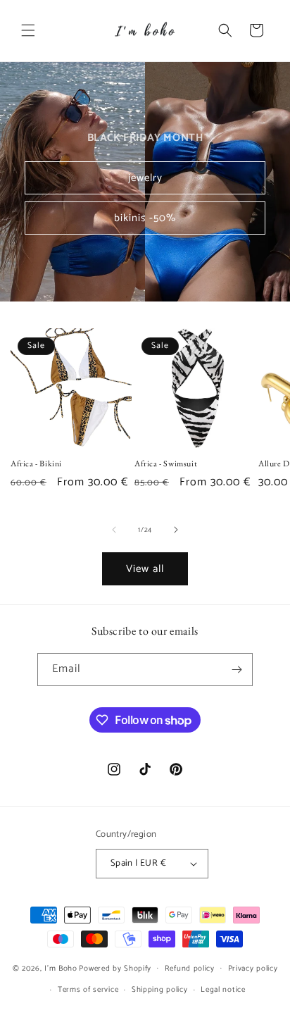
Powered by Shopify (115, 968)
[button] (28, 30)
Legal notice (223, 989)
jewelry (145, 178)
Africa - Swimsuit (165, 464)
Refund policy (190, 968)
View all (145, 569)
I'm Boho (60, 968)
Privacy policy (253, 968)
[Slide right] (175, 529)
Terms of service (88, 989)
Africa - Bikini (36, 464)
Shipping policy (160, 989)
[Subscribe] (236, 669)
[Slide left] (114, 529)
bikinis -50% (145, 218)
